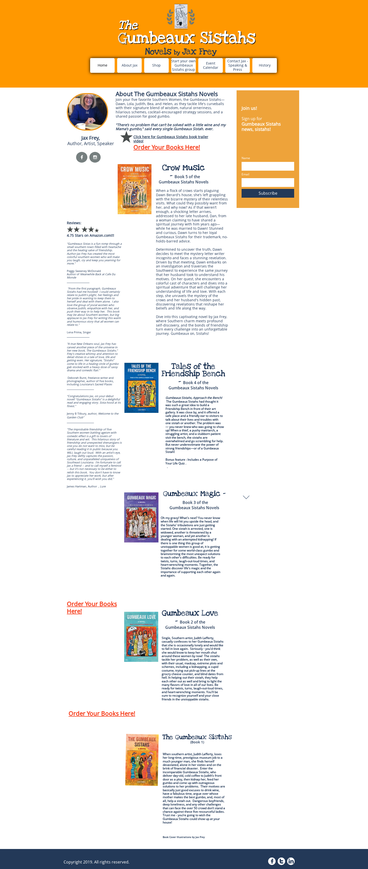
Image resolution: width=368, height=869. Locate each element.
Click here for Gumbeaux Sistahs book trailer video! (170, 138)
